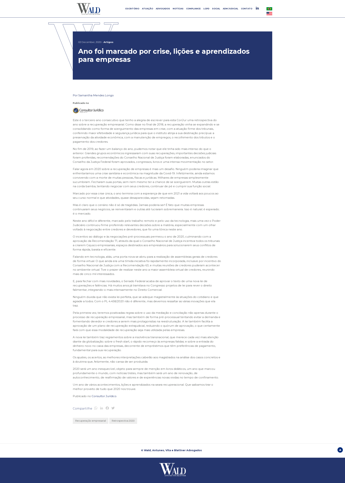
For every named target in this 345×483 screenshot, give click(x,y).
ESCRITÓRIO (132, 8)
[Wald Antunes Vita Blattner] (89, 9)
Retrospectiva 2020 (123, 420)
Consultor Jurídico (104, 396)
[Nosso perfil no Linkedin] (258, 8)
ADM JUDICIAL (230, 8)
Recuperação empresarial (90, 420)
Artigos (108, 42)
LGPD (206, 8)
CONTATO (246, 8)
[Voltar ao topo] (340, 449)
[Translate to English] (269, 13)
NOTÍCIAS (178, 8)
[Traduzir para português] (269, 8)
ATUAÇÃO (147, 8)
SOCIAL (216, 8)
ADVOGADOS (163, 8)
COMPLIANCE (193, 8)
